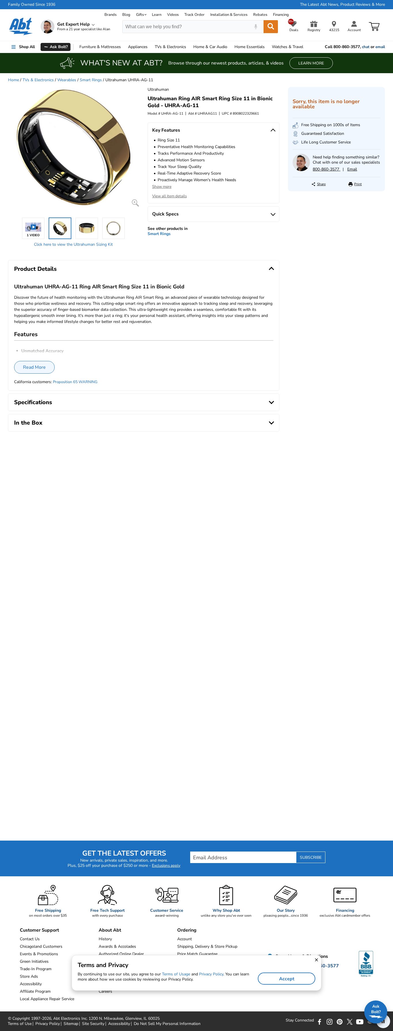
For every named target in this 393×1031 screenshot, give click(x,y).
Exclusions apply (166, 865)
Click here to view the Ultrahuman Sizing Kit (73, 244)
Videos (173, 14)
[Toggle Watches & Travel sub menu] (305, 47)
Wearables (66, 80)
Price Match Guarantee (197, 954)
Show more (161, 186)
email (380, 47)
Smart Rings (91, 80)
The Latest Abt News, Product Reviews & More (342, 4)
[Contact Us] (301, 170)
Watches (287, 47)
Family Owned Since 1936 (31, 4)
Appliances (138, 47)
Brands (110, 14)
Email (352, 169)
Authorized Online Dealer (121, 954)
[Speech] (255, 26)
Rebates (260, 14)
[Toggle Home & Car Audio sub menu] (229, 47)
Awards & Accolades (117, 946)
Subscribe (311, 857)
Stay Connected (300, 1020)
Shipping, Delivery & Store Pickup (207, 946)
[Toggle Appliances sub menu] (150, 47)
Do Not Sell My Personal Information (167, 1024)
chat (365, 47)
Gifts (140, 14)
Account (184, 939)
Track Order (194, 14)
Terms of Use (20, 1024)
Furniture (100, 47)
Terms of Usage (176, 974)
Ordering (187, 930)
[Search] (271, 26)
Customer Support (39, 930)
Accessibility (119, 1024)
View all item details (169, 196)
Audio (210, 47)
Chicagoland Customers (41, 946)
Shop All (27, 47)
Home (249, 47)
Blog (126, 14)
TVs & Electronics (38, 80)
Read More (34, 367)
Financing (281, 14)
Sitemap (71, 1024)
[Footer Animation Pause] (383, 1021)
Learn (156, 14)
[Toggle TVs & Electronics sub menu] (188, 47)
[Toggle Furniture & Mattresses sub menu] (123, 47)
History (105, 939)
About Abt (110, 930)
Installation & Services (228, 14)
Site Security (93, 1024)
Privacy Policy (47, 1024)
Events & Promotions (39, 954)
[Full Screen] (135, 203)
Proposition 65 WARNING (75, 382)
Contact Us (30, 939)
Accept (286, 979)
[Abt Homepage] (21, 26)
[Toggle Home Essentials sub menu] (267, 47)
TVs (170, 47)
